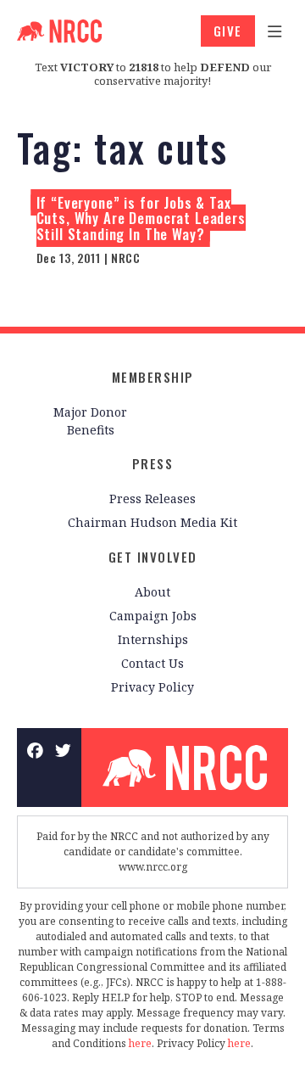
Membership (153, 376)
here (140, 1043)
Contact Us (152, 663)
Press (153, 463)
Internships (153, 639)
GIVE (228, 30)
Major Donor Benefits (90, 421)
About (152, 592)
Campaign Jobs (153, 616)
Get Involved (152, 556)
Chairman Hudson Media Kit (152, 522)
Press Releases (152, 498)
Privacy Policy (152, 687)
